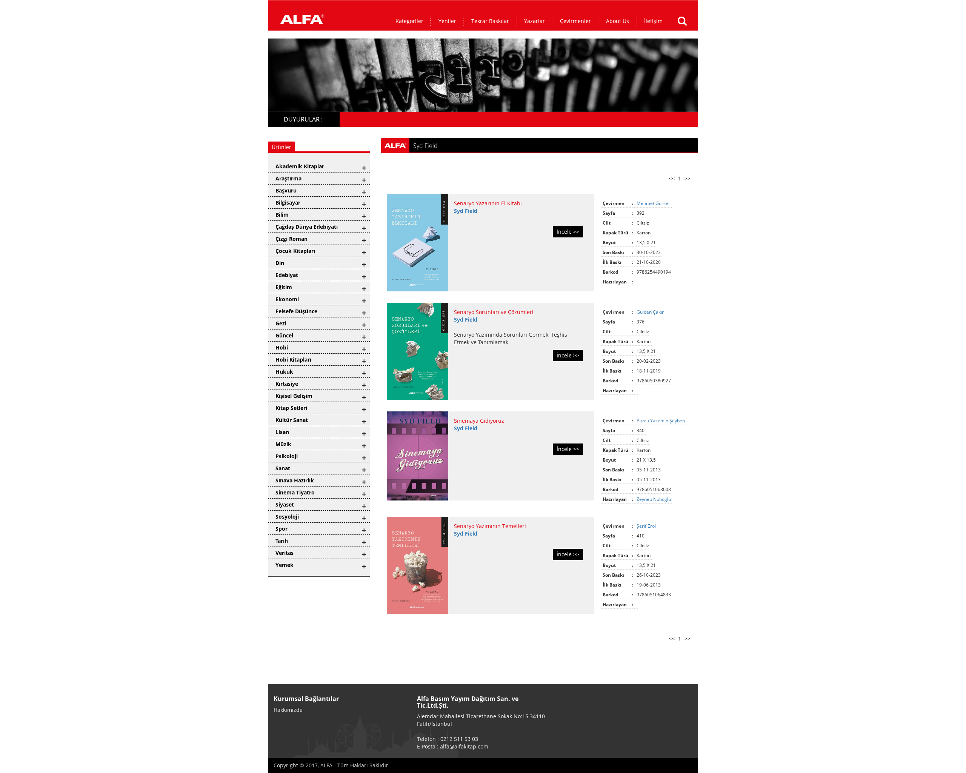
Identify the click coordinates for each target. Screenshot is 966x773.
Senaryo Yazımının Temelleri (490, 526)
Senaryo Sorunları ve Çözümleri (494, 312)
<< (672, 178)
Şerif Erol (647, 526)
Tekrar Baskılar (490, 21)
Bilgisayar (287, 202)
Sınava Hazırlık (294, 480)
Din (279, 262)
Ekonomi (287, 299)
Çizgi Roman (291, 238)
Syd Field (465, 210)
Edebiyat (286, 275)
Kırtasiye (286, 383)
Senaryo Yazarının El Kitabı (488, 203)
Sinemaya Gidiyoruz (479, 420)
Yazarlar (534, 21)
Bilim (282, 214)
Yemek (284, 564)
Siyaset (284, 504)
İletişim (653, 21)
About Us (617, 21)
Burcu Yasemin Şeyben (661, 420)
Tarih (281, 540)
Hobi (281, 347)
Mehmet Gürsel (654, 203)
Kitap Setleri (291, 407)
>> (688, 178)
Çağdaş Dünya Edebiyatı (306, 226)
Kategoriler (409, 21)
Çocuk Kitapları (295, 250)
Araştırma (288, 178)
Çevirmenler (575, 21)
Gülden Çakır (651, 312)
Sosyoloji (287, 516)
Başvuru (286, 190)
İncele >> (568, 231)
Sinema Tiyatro (295, 492)
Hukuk (284, 371)
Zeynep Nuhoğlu (654, 499)
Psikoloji (286, 456)
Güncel (284, 335)
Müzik (283, 444)
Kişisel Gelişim (293, 395)
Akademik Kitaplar (299, 166)
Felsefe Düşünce (296, 311)
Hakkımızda (288, 709)
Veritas (284, 552)
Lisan (282, 432)
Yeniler (447, 21)
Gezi (280, 323)
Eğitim (283, 287)
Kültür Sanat (291, 419)
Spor (281, 528)
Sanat (282, 468)
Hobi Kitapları (293, 359)
